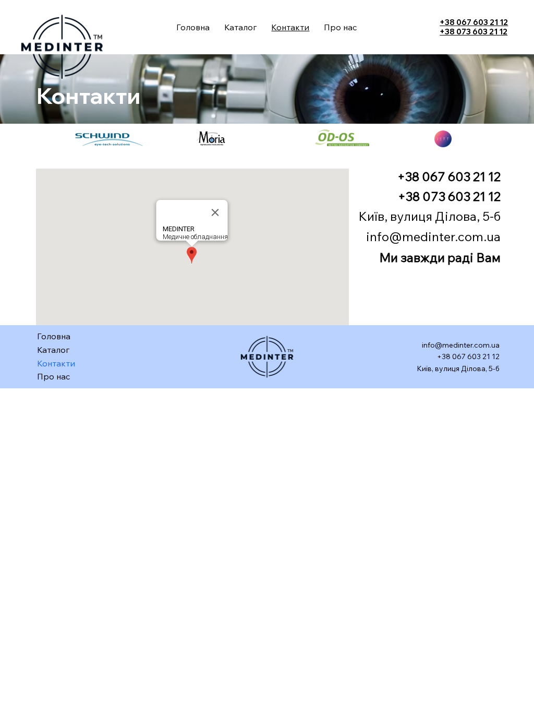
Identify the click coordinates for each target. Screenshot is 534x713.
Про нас (53, 376)
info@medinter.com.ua (433, 236)
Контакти (56, 363)
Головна (53, 336)
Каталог (53, 349)
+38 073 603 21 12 (473, 32)
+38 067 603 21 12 (474, 22)
